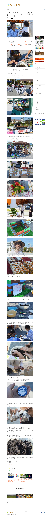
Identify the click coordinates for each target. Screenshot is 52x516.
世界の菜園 (37, 0)
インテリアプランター (38, 90)
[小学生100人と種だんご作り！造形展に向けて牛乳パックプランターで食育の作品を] (20, 496)
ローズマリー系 (37, 102)
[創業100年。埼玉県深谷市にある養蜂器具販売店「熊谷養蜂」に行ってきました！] (28, 496)
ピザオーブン (37, 95)
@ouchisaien (17, 468)
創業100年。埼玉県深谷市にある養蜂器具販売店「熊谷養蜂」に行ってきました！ (28, 500)
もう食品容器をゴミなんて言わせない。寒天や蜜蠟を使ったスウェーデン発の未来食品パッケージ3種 (39, 51)
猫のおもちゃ (37, 109)
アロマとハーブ (24, 0)
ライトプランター (37, 88)
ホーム (7, 0)
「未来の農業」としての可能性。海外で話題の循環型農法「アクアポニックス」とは (10, 480)
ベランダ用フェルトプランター (39, 85)
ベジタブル (33, 0)
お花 (36, 107)
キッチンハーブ (37, 106)
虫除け (36, 108)
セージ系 (36, 103)
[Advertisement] (20, 486)
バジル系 (36, 101)
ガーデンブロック (25, 44)
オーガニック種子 (37, 80)
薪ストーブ (36, 96)
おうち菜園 (9, 17)
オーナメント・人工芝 (38, 93)
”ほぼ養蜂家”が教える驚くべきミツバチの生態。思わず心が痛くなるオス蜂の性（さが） (39, 57)
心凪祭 (25, 41)
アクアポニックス (29, 0)
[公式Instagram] (44, 9)
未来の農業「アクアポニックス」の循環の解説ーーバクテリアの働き (16, 479)
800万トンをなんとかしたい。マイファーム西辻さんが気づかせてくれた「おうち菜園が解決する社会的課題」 (10, 501)
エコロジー (8, 9)
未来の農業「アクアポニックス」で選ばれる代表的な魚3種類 (29, 480)
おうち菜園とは (11, 0)
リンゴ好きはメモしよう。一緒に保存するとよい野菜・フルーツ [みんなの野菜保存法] (40, 63)
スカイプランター (13, 44)
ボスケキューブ (19, 44)
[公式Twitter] (43, 9)
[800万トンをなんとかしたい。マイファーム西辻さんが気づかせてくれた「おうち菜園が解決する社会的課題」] (11, 496)
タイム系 (36, 104)
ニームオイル (37, 83)
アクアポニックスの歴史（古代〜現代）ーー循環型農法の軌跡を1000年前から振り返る (23, 480)
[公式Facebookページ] (41, 512)
